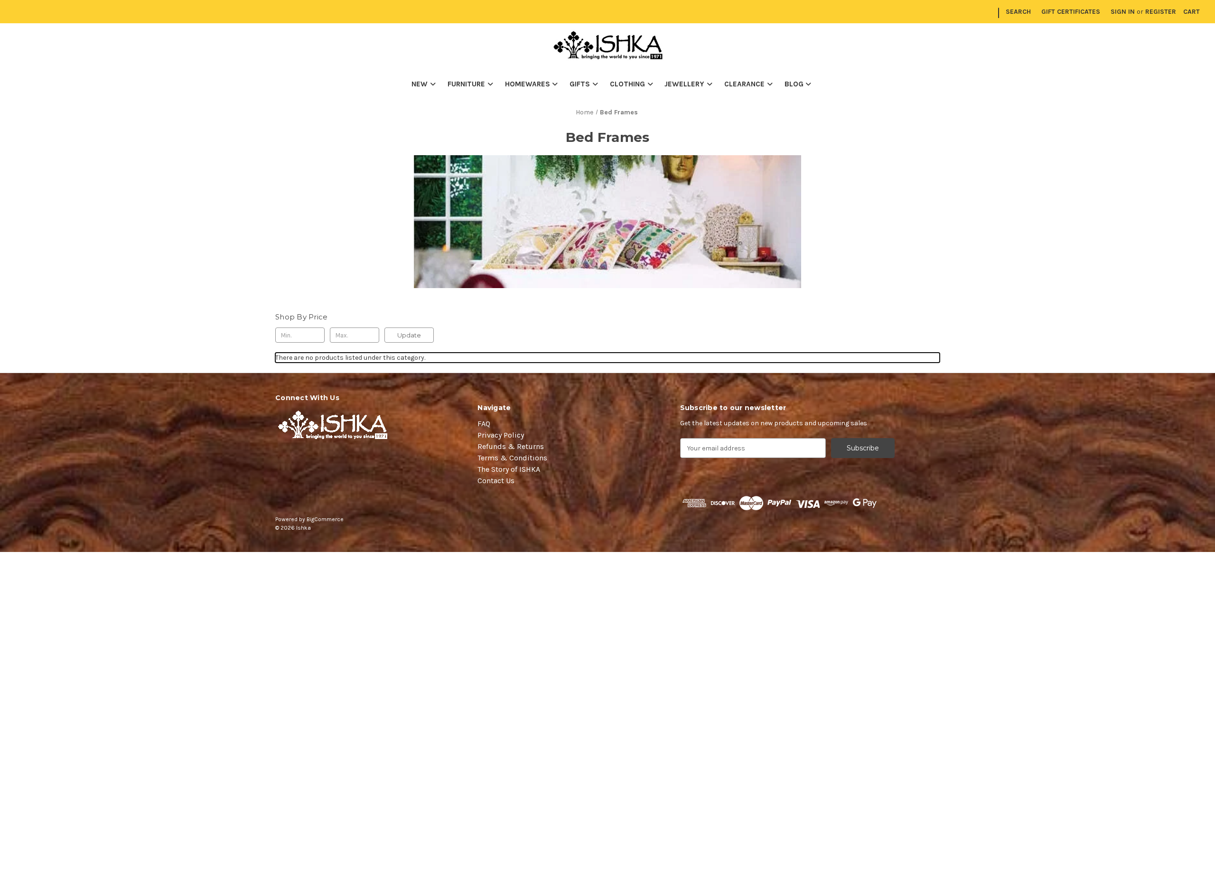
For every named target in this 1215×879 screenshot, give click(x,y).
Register (1160, 12)
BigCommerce (325, 519)
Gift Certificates (1070, 12)
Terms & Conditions (512, 457)
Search (1018, 12)
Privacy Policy (500, 435)
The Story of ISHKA (508, 469)
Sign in (1123, 12)
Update (409, 335)
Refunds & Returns (510, 446)
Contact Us (495, 480)
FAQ (483, 423)
